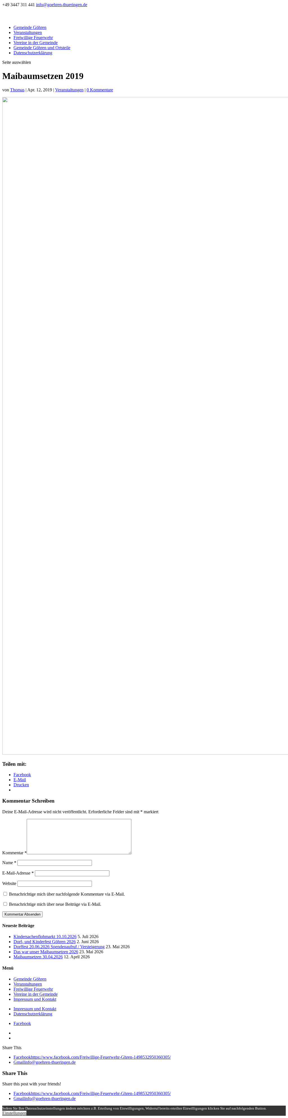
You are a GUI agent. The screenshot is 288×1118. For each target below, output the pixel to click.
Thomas (17, 89)
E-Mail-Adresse (18, 873)
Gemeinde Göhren (30, 27)
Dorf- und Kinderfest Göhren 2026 (45, 941)
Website (9, 883)
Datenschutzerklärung (33, 52)
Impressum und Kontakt (35, 999)
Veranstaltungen (28, 32)
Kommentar (14, 852)
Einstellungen (14, 1113)
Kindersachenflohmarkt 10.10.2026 (45, 936)
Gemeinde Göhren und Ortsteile (42, 47)
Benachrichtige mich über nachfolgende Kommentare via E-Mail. (67, 894)
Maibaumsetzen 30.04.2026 (38, 956)
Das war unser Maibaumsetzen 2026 (46, 951)
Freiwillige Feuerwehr (33, 37)
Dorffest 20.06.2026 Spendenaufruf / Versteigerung (59, 946)
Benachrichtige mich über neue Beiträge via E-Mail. (55, 904)
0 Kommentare (100, 89)
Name (9, 862)
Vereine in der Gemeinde (36, 42)
